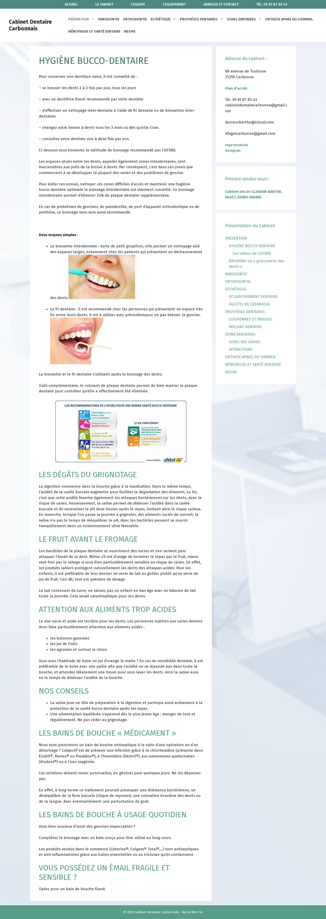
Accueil (71, 4)
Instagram (232, 151)
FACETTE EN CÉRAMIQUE (249, 304)
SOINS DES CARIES (244, 342)
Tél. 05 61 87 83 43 (271, 4)
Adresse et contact (221, 4)
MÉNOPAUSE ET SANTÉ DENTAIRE (94, 31)
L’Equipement (174, 4)
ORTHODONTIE (135, 19)
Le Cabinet (104, 4)
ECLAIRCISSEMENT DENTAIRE (253, 296)
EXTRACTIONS (240, 349)
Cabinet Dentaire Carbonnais (30, 25)
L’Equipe (138, 4)
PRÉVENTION (78, 19)
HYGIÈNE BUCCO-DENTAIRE (252, 246)
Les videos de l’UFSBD (252, 253)
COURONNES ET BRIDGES (250, 319)
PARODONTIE (108, 19)
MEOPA (129, 31)
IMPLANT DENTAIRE (245, 327)
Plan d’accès (236, 88)
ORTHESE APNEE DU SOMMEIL (289, 19)
